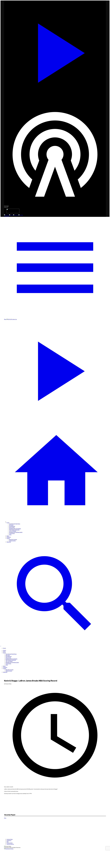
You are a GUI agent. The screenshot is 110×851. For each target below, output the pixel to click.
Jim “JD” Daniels (12, 531)
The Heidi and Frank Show (14, 523)
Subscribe (9, 541)
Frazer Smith (12, 533)
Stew (10, 534)
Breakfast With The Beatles (15, 528)
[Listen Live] (55, 52)
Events (8, 538)
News (8, 535)
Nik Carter (11, 525)
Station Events (12, 540)
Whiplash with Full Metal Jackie (15, 532)
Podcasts (9, 537)
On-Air (8, 522)
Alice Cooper (12, 527)
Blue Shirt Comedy (13, 539)
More (5, 818)
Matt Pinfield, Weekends (14, 529)
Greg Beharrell (12, 526)
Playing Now (6, 216)
